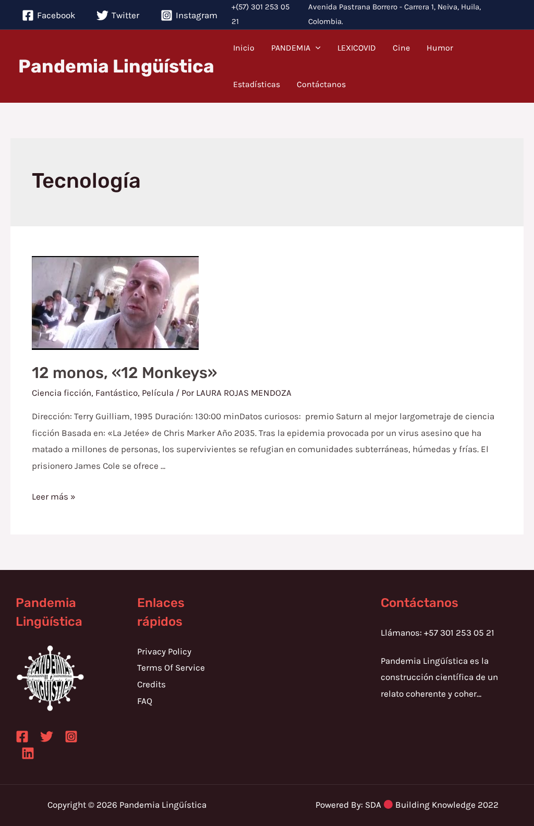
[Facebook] (22, 736)
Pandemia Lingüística (116, 66)
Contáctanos (321, 84)
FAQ (144, 701)
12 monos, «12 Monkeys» (124, 372)
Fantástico (116, 392)
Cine (401, 48)
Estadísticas (256, 84)
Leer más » (54, 496)
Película (158, 392)
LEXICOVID (356, 48)
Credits (151, 684)
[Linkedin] (27, 753)
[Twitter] (46, 736)
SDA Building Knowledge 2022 (432, 804)
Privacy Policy (164, 651)
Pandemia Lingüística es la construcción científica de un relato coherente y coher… (439, 677)
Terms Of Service (171, 667)
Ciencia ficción (61, 392)
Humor (440, 48)
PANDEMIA (290, 48)
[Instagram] (71, 736)
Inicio (243, 48)
